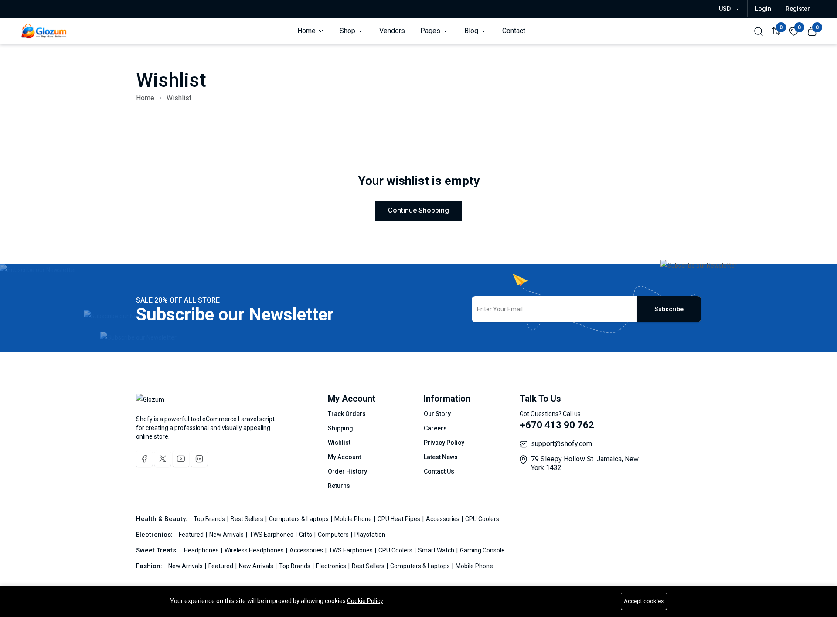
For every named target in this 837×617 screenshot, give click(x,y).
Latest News (441, 456)
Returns (339, 485)
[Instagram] (199, 458)
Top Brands (210, 518)
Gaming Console (482, 550)
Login (763, 8)
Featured (192, 534)
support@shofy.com (561, 444)
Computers (334, 534)
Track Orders (347, 413)
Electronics (331, 565)
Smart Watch (437, 550)
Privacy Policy (444, 442)
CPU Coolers (482, 518)
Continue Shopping (418, 210)
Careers (435, 428)
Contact (513, 31)
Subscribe (669, 309)
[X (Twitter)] (162, 458)
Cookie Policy (365, 600)
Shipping (340, 428)
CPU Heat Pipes (400, 518)
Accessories (443, 518)
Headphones (202, 550)
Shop (348, 31)
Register (798, 8)
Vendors (392, 31)
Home (307, 31)
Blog (472, 31)
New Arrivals (227, 534)
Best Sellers (248, 518)
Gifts (306, 534)
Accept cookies (644, 601)
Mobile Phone (353, 518)
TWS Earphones (272, 534)
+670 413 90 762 (557, 424)
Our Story (437, 413)
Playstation (369, 534)
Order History (347, 471)
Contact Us (439, 471)
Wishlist (339, 442)
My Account (344, 456)
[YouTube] (181, 458)
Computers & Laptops (299, 518)
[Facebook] (144, 458)
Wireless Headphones (255, 550)
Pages (431, 31)
